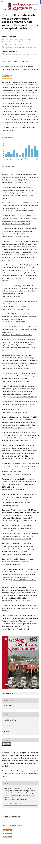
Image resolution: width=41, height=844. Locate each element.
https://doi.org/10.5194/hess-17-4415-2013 (16, 554)
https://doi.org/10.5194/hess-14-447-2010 (16, 236)
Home (4, 9)
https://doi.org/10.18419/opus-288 (20, 440)
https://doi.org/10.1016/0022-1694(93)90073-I (17, 211)
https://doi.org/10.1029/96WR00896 (14, 490)
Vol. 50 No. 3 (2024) (23, 9)
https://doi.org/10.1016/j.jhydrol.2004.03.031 (17, 474)
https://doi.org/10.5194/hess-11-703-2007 (16, 182)
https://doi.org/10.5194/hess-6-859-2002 (15, 381)
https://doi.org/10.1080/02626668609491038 (17, 335)
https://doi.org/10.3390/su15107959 (14, 296)
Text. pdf (9, 693)
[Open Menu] (2, 2)
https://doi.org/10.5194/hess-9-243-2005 (15, 629)
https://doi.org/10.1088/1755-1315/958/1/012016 (18, 601)
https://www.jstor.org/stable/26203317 (14, 412)
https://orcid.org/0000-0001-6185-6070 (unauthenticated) (20, 54)
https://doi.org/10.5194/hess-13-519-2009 (23, 397)
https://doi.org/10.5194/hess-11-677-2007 (22, 521)
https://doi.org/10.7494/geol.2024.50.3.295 (21, 61)
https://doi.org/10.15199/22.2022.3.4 (14, 322)
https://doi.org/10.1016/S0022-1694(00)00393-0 (18, 459)
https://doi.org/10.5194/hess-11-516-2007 (16, 224)
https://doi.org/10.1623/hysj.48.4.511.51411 (16, 428)
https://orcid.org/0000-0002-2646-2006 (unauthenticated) (20, 47)
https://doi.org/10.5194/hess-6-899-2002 (15, 368)
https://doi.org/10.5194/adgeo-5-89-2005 (15, 309)
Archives (11, 9)
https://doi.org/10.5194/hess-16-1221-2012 (16, 539)
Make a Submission (12, 817)
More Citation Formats (15, 803)
